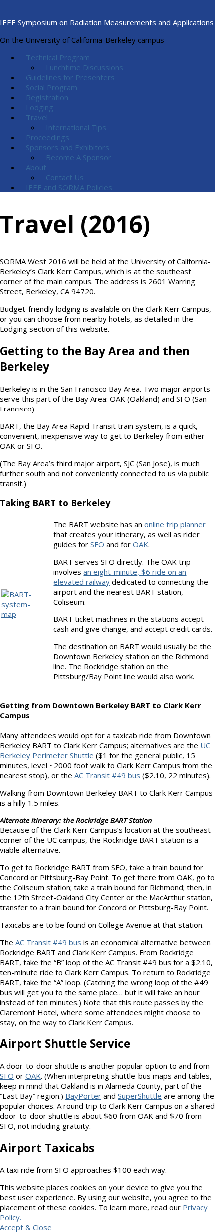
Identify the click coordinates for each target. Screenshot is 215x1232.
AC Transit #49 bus (107, 775)
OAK (140, 544)
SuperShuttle (140, 1096)
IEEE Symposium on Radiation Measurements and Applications (107, 22)
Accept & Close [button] (26, 1227)
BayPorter (84, 1096)
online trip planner (175, 524)
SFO (97, 544)
